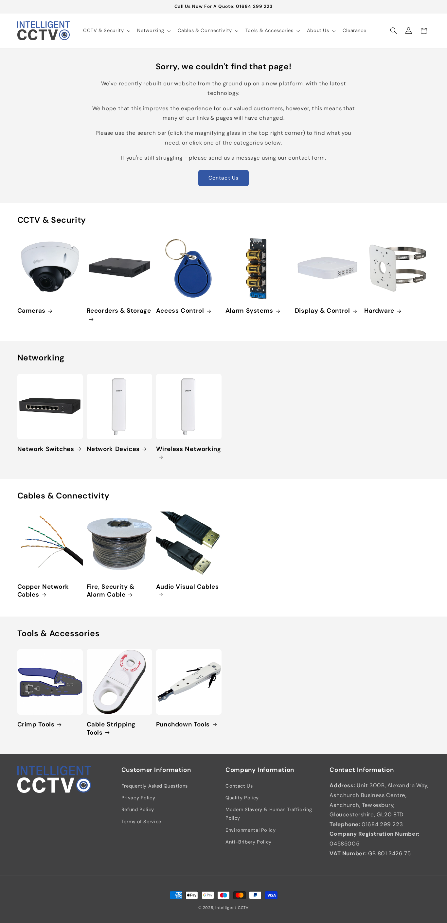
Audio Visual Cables (187, 587)
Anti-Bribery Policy (248, 842)
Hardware (379, 311)
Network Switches (45, 449)
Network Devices (113, 449)
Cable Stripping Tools (111, 729)
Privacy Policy (138, 797)
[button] (106, 31)
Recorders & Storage (119, 311)
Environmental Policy (250, 830)
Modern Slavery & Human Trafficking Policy (268, 814)
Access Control (180, 311)
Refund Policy (137, 810)
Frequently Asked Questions (154, 786)
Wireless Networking (188, 449)
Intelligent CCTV (232, 907)
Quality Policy (242, 797)
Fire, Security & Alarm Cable (110, 591)
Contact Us (223, 177)
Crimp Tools (36, 724)
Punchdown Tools (183, 724)
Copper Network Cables (43, 591)
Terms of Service (141, 821)
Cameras (31, 311)
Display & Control (322, 311)
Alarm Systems (249, 311)
